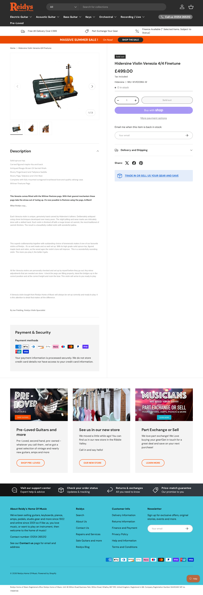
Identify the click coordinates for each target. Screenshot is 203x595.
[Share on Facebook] (134, 163)
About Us (81, 521)
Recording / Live (131, 17)
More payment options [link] (154, 118)
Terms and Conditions (124, 547)
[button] (190, 6)
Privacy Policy (120, 534)
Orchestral (106, 17)
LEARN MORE (153, 462)
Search (80, 515)
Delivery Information (123, 515)
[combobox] (106, 6)
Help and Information (124, 540)
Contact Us (82, 528)
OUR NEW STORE (92, 462)
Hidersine (119, 82)
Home (12, 48)
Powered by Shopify (47, 573)
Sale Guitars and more (89, 540)
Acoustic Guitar (46, 17)
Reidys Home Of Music (27, 573)
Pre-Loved (16, 23)
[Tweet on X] (127, 163)
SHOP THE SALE (130, 39)
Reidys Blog (83, 547)
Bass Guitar (70, 17)
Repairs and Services (88, 534)
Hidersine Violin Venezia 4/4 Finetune (34, 48)
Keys (88, 17)
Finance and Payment (124, 528)
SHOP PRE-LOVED (30, 462)
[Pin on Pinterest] (141, 163)
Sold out (167, 100)
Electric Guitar (19, 17)
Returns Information (123, 521)
